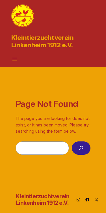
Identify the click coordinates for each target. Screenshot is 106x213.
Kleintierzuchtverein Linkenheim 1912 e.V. (42, 41)
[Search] (81, 148)
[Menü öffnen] (14, 59)
